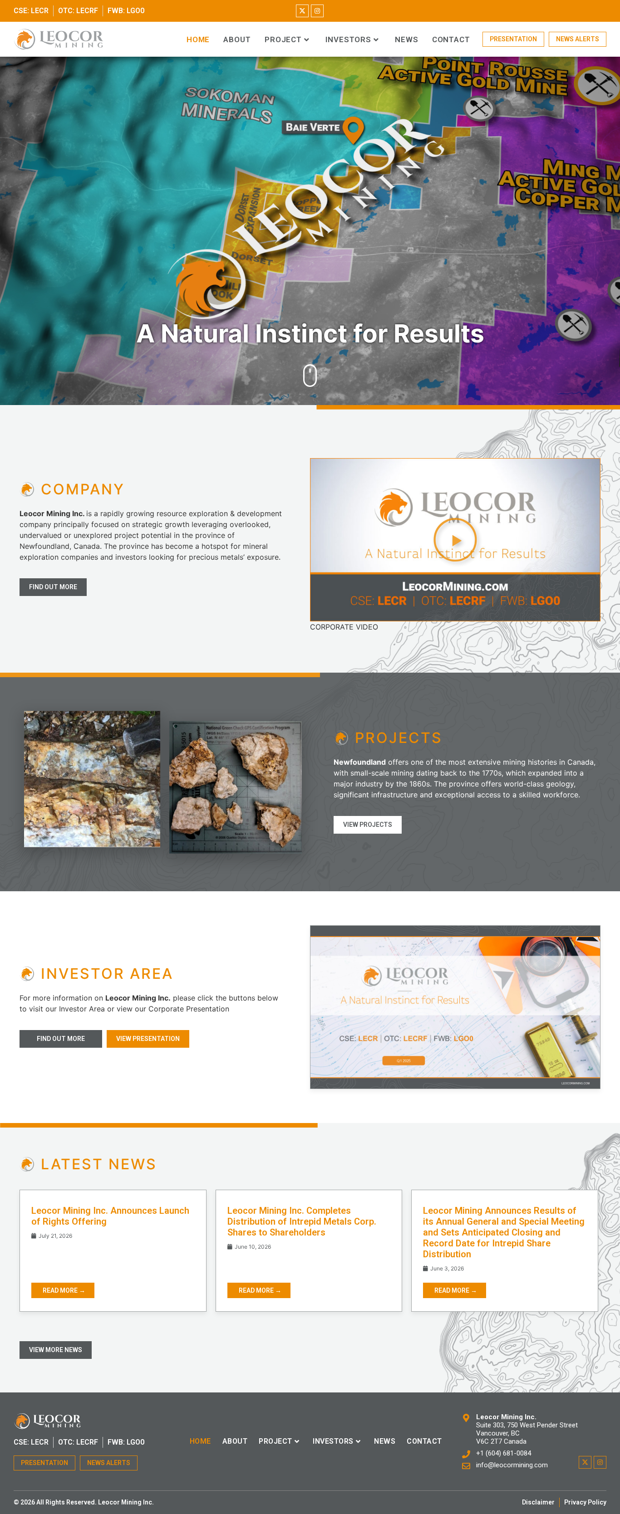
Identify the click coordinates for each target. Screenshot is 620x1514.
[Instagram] (317, 11)
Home (198, 40)
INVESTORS (348, 40)
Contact (451, 40)
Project (283, 40)
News (406, 40)
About (237, 40)
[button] (455, 539)
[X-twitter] (302, 11)
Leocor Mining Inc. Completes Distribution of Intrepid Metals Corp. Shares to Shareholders (301, 1221)
